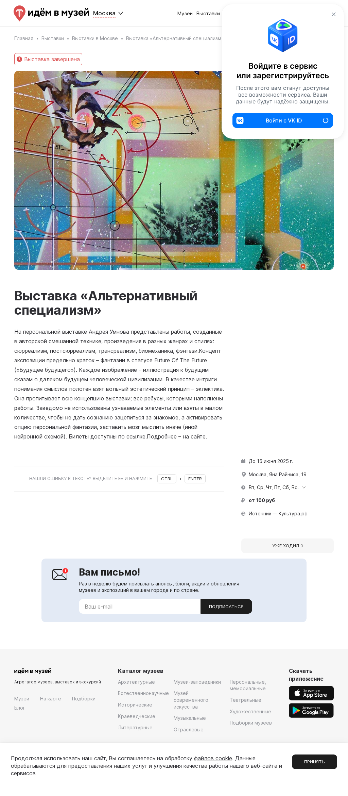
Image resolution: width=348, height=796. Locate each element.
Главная (23, 38)
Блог (19, 708)
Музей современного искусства (191, 699)
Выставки (208, 13)
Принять (314, 761)
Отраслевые (189, 729)
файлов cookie (213, 758)
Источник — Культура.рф (278, 513)
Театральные (245, 700)
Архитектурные (136, 682)
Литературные (135, 727)
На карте (50, 698)
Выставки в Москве (95, 38)
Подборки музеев (251, 723)
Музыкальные (190, 718)
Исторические (135, 705)
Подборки (83, 698)
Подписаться (226, 606)
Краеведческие (136, 716)
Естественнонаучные (143, 693)
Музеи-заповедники (197, 682)
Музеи (185, 13)
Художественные (250, 711)
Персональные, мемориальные (248, 685)
